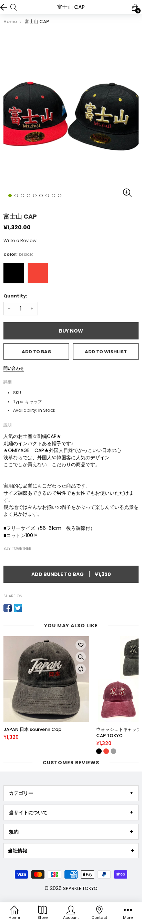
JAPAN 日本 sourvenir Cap (32, 729)
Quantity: (15, 296)
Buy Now (71, 330)
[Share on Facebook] (7, 608)
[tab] (71, 793)
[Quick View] (80, 657)
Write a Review (20, 240)
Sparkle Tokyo (80, 888)
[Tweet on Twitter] (18, 608)
